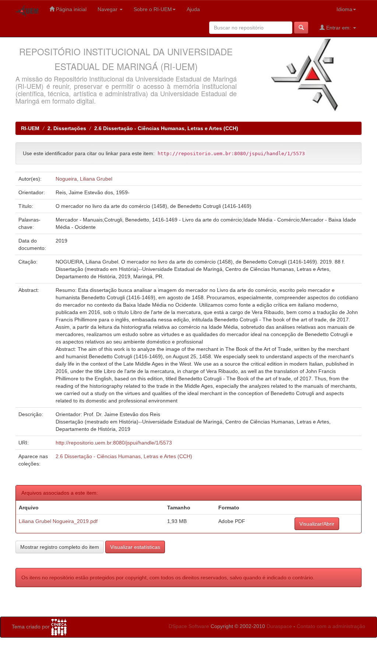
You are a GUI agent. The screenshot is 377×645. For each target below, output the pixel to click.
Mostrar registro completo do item (59, 547)
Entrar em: (338, 28)
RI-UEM (30, 128)
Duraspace (279, 626)
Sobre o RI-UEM (153, 9)
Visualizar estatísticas (135, 547)
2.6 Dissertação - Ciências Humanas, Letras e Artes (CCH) (166, 128)
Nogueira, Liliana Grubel (84, 179)
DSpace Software (189, 626)
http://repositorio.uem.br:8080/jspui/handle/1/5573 (114, 443)
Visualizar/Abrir (316, 524)
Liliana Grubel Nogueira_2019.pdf (58, 521)
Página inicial (70, 9)
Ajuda (193, 9)
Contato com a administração (331, 626)
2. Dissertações (66, 128)
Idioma (344, 9)
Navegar (108, 9)
